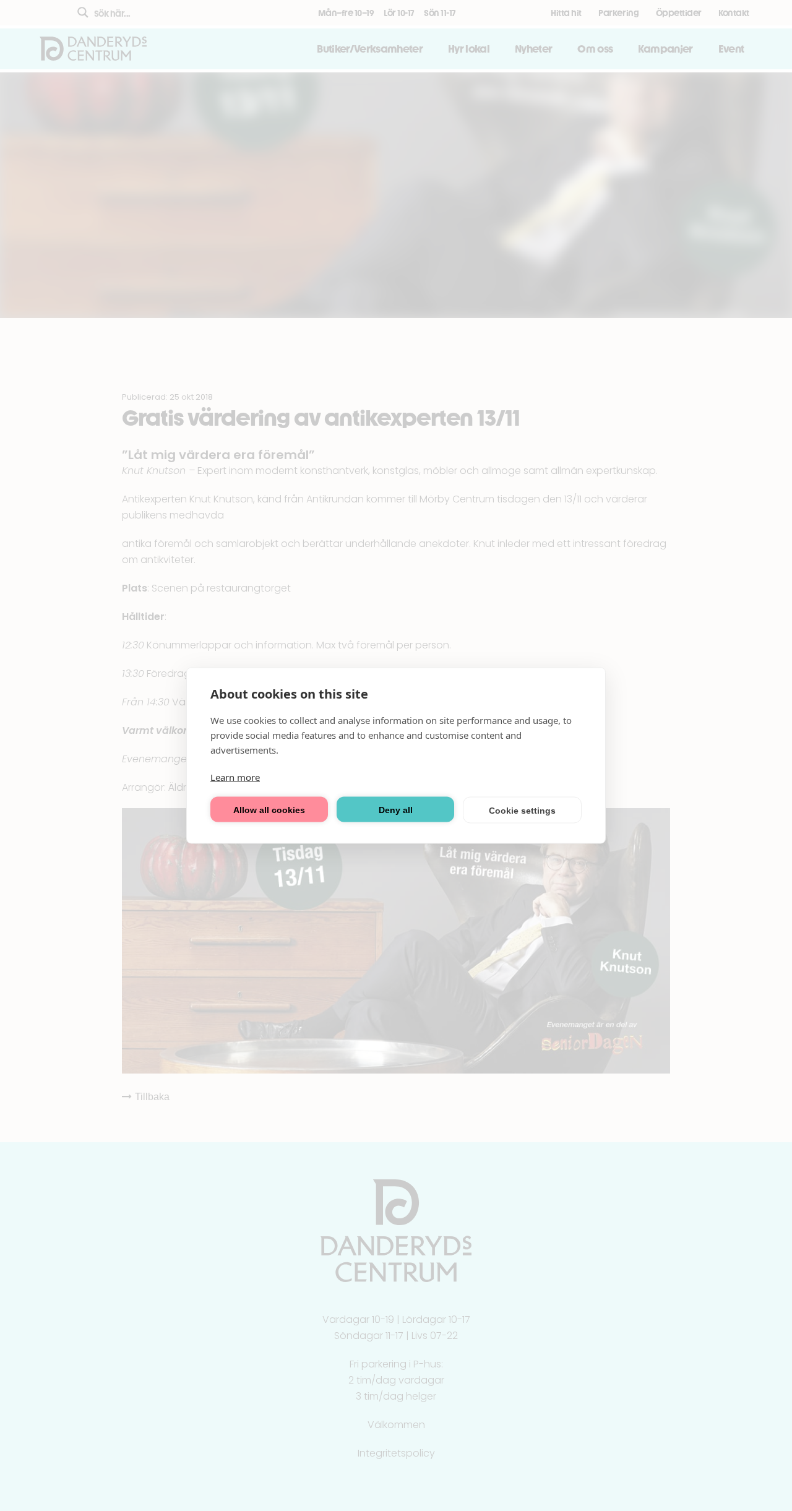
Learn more (235, 777)
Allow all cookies (269, 809)
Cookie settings (522, 810)
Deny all (396, 809)
